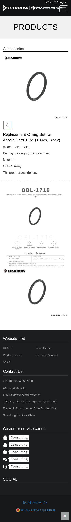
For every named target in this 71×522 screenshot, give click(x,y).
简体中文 (50, 2)
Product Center (12, 354)
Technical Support (47, 354)
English (62, 2)
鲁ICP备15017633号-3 (35, 502)
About (6, 361)
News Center (44, 348)
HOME (7, 348)
